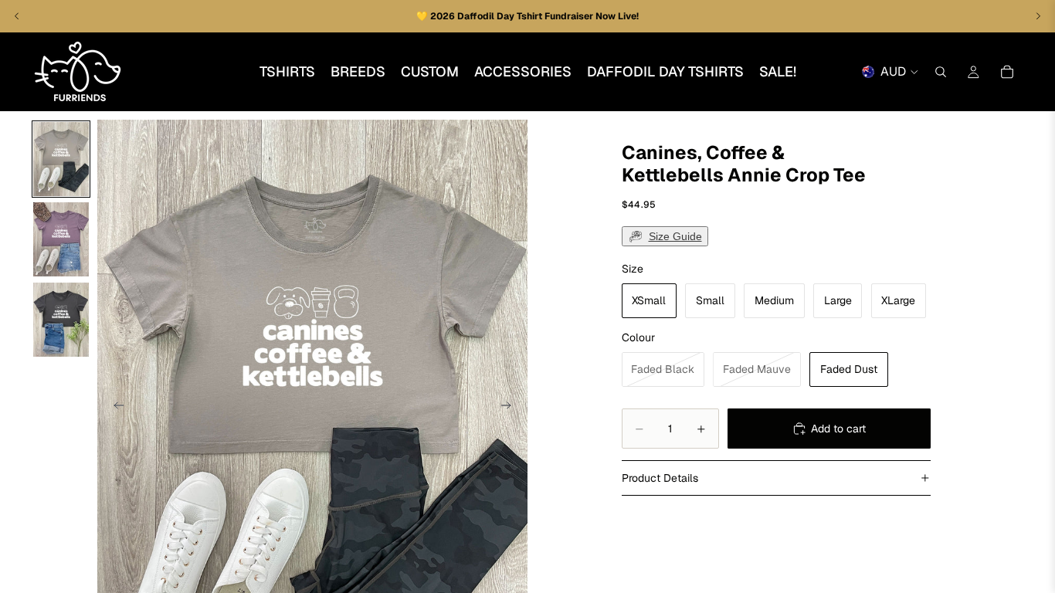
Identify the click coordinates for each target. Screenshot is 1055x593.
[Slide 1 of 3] (61, 159)
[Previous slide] (114, 407)
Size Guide (675, 236)
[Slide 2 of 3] (61, 239)
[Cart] (1007, 72)
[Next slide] (511, 407)
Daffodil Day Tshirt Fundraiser (526, 16)
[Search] (941, 72)
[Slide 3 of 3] (61, 320)
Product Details (660, 478)
